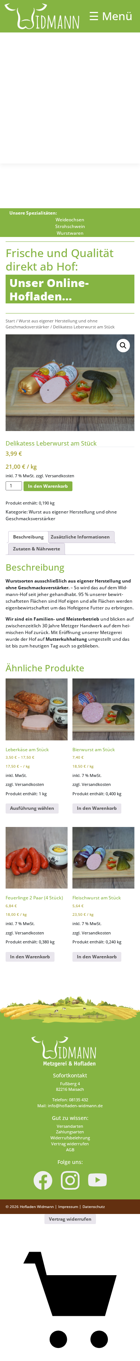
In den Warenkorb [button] (97, 808)
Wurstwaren (70, 233)
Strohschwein (70, 226)
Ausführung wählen (32, 808)
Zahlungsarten (70, 1131)
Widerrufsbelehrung (70, 1137)
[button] (123, 345)
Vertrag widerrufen (70, 1143)
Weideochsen (70, 219)
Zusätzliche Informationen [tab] (80, 537)
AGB (70, 1149)
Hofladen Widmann (37, 1206)
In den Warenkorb (48, 486)
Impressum (68, 1206)
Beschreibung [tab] (28, 537)
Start (10, 321)
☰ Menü (111, 16)
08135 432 (78, 1099)
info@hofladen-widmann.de (75, 1105)
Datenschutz (94, 1206)
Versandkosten (59, 475)
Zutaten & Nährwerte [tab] (36, 549)
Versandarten (70, 1126)
